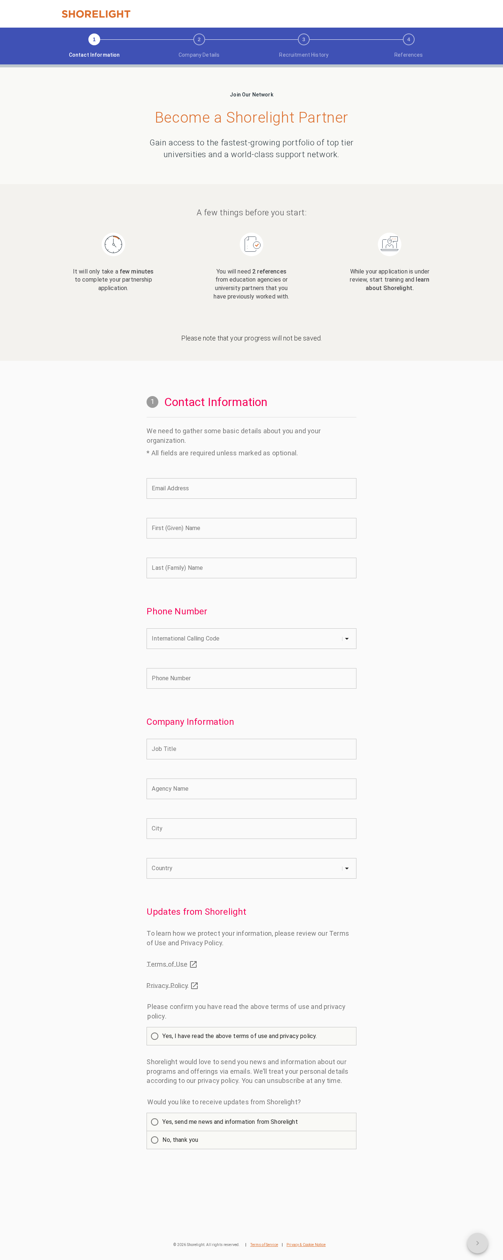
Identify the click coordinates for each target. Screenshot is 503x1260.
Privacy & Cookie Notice (306, 1245)
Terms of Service (264, 1245)
